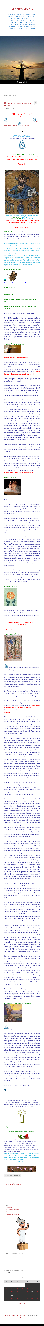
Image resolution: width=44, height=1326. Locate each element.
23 (32, 1295)
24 (37, 1295)
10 (37, 1288)
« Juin (19, 1304)
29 (27, 1299)
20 (17, 1295)
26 (12, 1299)
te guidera (25, 125)
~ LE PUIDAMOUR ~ (22, 9)
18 (6, 1295)
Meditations (16, 1176)
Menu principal (22, 82)
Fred (12, 108)
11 (6, 1292)
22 (27, 1295)
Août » (24, 1304)
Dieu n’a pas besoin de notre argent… (17, 104)
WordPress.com (22, 1318)
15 (27, 1292)
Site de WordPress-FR (12, 1214)
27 (17, 1299)
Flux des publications (12, 1210)
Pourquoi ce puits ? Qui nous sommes (20, 121)
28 (22, 1299)
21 (22, 1295)
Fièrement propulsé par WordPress (16, 1315)
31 (37, 1299)
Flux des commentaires (13, 1212)
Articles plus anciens (12, 1184)
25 (6, 1299)
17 (37, 1292)
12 (12, 1292)
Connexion (9, 1207)
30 (32, 1299)
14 (22, 1292)
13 (17, 1292)
